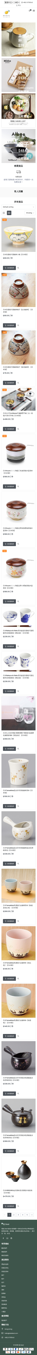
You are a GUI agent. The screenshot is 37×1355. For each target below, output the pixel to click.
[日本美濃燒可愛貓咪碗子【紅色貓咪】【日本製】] (18, 290)
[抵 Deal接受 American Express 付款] (23, 1352)
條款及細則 (4, 1255)
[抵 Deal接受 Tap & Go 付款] (7, 1352)
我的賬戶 (4, 1320)
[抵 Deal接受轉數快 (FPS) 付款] (10, 1349)
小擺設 (3, 1312)
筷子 (2, 1282)
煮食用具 (4, 1301)
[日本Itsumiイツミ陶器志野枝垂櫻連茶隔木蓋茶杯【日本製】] (18, 508)
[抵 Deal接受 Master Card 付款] (18, 1352)
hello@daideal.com (11, 1333)
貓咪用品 (4, 1308)
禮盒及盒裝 (4, 1264)
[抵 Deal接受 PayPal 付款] (15, 1349)
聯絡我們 (4, 1252)
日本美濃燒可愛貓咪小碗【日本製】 (15, 254)
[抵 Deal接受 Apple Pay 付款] (26, 1349)
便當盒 (3, 1297)
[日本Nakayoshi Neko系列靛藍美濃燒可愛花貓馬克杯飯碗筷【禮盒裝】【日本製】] (18, 662)
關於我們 (4, 1248)
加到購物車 (10, 268)
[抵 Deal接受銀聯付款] (28, 1352)
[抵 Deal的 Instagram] (11, 1238)
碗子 (2, 1279)
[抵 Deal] (6, 14)
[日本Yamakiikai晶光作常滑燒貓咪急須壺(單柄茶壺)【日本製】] (18, 828)
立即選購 (23, 53)
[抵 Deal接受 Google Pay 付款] (31, 1349)
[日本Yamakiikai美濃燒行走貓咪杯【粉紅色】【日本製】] (18, 943)
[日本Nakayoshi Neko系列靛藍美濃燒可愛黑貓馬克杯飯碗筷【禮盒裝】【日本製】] (18, 617)
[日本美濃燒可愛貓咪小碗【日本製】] (18, 235)
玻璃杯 (3, 1293)
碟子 (2, 1275)
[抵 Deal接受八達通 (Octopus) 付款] (21, 1349)
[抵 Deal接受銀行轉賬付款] (5, 1349)
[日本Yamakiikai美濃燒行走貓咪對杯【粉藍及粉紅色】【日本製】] (18, 885)
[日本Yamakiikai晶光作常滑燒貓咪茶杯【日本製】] (18, 770)
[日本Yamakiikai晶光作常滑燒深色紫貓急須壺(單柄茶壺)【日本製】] (18, 1058)
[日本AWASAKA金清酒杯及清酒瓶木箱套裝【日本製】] (18, 1172)
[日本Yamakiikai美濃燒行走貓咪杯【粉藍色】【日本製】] (18, 1000)
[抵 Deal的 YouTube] (7, 1238)
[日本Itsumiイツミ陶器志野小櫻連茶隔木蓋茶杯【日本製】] (18, 566)
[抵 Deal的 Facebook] (3, 1238)
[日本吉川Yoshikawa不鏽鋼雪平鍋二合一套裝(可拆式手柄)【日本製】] (18, 399)
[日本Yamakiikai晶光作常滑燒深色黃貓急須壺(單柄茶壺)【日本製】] (18, 1115)
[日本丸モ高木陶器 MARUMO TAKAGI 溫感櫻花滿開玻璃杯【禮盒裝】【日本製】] (18, 713)
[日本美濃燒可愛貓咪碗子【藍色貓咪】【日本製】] (18, 347)
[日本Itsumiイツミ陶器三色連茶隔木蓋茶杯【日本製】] (18, 451)
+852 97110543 (28, 2)
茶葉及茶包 (4, 1268)
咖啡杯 (3, 1286)
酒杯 (2, 1290)
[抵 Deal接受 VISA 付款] (13, 1352)
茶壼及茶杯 (4, 1271)
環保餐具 (4, 1304)
